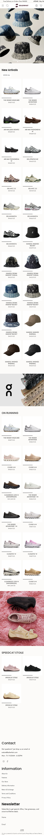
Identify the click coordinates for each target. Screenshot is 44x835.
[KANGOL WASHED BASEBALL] (32, 320)
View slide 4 (24, 61)
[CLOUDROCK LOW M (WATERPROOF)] (11, 483)
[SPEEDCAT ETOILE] (11, 665)
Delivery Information (8, 785)
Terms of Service (38, 833)
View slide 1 (17, 61)
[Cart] (41, 5)
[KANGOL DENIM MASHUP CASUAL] (11, 261)
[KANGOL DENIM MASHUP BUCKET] (11, 291)
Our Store (5, 782)
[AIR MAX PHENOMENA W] (32, 117)
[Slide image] (22, 35)
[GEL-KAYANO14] (11, 204)
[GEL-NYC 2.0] (11, 176)
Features (4, 777)
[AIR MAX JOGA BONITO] (11, 117)
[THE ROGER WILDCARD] (11, 88)
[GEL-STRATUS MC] (32, 147)
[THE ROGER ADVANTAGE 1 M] (32, 483)
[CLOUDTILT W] (11, 542)
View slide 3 (22, 61)
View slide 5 (26, 61)
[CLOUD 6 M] (11, 455)
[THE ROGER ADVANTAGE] (32, 88)
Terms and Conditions (9, 793)
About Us (4, 774)
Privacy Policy (6, 798)
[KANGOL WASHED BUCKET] (32, 232)
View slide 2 (19, 61)
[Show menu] (3, 5)
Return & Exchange (8, 790)
